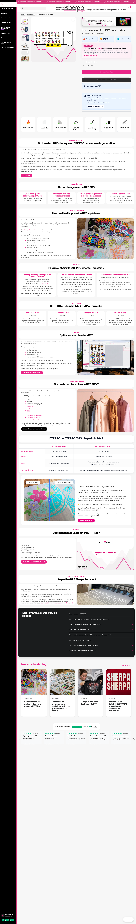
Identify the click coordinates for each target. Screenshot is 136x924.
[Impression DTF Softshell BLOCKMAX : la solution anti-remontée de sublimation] (118, 682)
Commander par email (106, 80)
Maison (23, 14)
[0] (128, 8)
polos (28, 410)
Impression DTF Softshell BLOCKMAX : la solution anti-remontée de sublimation (118, 706)
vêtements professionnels (35, 415)
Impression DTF (31, 14)
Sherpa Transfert (29, 230)
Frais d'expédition (86, 33)
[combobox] (33, 8)
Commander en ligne (106, 72)
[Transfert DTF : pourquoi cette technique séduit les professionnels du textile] (62, 682)
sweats (29, 408)
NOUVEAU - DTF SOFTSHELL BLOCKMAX (24, 2)
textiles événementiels (34, 420)
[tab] (8, 4)
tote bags (30, 413)
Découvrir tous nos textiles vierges (34, 429)
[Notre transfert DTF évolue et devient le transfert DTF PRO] (34, 682)
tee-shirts (30, 406)
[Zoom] (73, 19)
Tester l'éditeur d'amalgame (32, 372)
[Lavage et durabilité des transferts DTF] (90, 682)
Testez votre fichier (86, 520)
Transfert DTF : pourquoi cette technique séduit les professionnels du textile (61, 706)
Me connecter (74, 10)
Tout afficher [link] (126, 665)
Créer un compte (62, 10)
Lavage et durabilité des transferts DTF (89, 703)
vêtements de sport (33, 417)
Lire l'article (26, 175)
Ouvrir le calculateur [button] (94, 106)
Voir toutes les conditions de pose (34, 562)
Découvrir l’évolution (90, 56)
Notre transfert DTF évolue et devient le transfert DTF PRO (32, 704)
